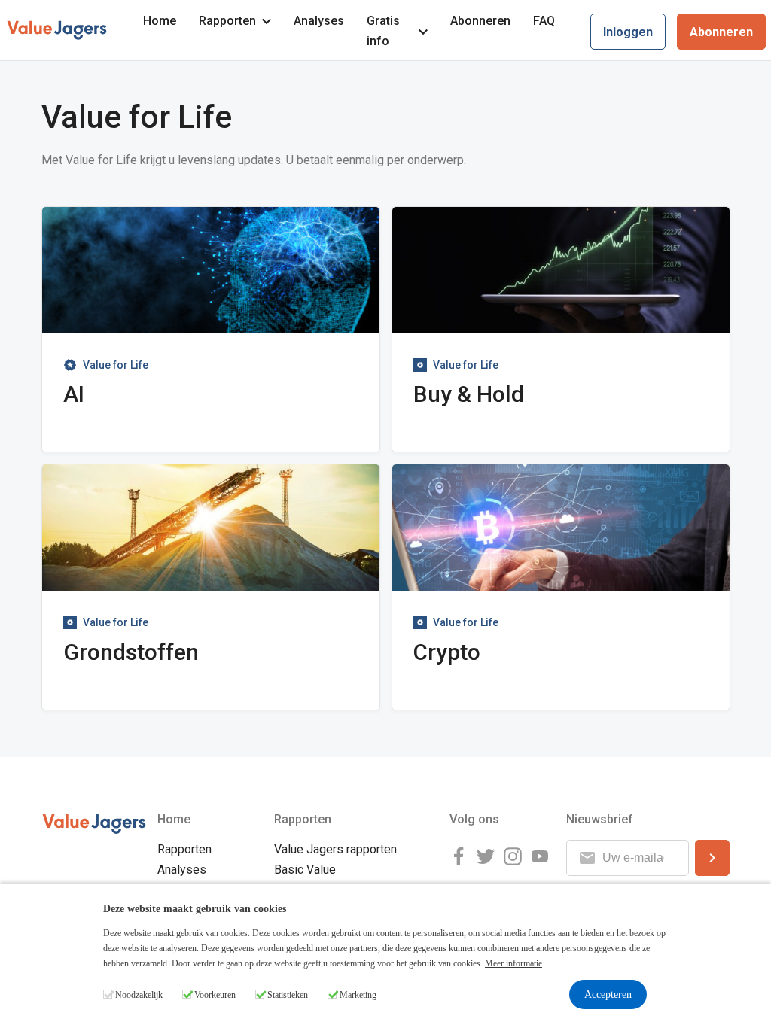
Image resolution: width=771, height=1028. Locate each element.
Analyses (319, 21)
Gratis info (383, 31)
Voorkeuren (215, 995)
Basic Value (305, 869)
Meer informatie (513, 963)
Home (159, 21)
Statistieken (287, 995)
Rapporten (227, 21)
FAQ (544, 21)
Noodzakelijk (139, 995)
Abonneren (480, 21)
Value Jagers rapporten (335, 849)
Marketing (358, 995)
